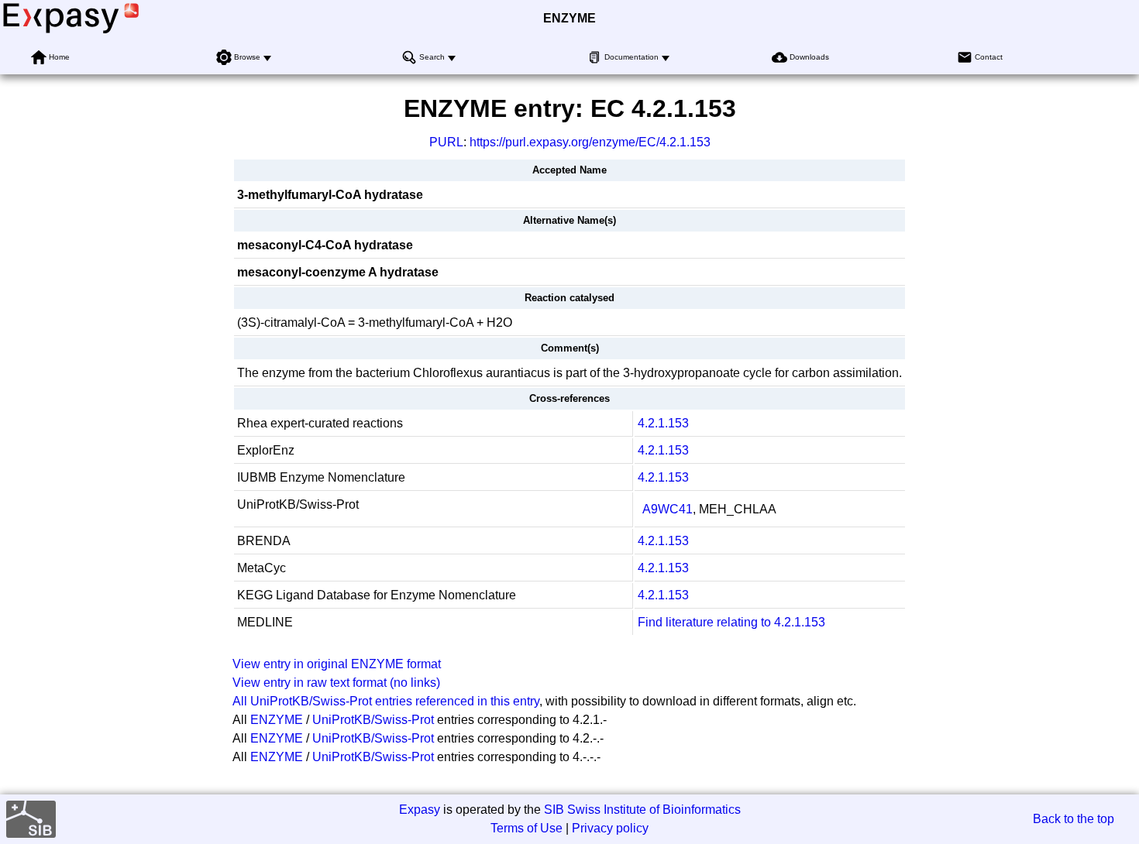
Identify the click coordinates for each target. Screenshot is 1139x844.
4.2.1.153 (663, 423)
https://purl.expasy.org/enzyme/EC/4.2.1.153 (590, 142)
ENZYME (569, 18)
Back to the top (1073, 818)
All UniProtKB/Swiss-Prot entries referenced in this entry (385, 701)
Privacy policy (610, 828)
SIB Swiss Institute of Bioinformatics (642, 809)
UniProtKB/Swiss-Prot (373, 719)
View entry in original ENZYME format (336, 664)
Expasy (419, 809)
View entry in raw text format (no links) (336, 682)
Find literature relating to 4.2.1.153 (731, 622)
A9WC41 (667, 509)
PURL (446, 142)
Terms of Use (526, 828)
